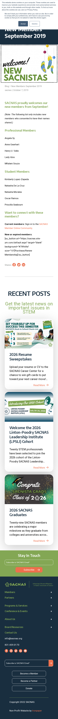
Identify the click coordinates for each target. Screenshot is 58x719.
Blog (7, 86)
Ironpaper (37, 710)
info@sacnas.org (13, 638)
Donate (29, 688)
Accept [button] (23, 24)
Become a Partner (29, 681)
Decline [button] (34, 24)
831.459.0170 (12, 644)
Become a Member (29, 673)
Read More (39, 385)
